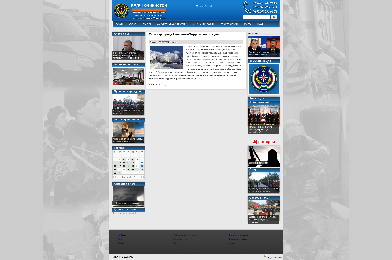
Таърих (121, 243)
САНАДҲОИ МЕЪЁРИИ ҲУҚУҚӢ (172, 24)
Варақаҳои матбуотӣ (238, 239)
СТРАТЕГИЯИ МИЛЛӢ (203, 24)
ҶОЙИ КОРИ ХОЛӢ (229, 24)
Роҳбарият (122, 235)
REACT (260, 24)
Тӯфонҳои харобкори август (126, 203)
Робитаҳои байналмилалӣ (185, 235)
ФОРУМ (147, 24)
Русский (208, 6)
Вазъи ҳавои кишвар (238, 235)
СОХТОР (133, 24)
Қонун (120, 239)
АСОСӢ (119, 24)
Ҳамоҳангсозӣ (180, 239)
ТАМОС (247, 24)
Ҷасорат (177, 243)
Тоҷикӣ (199, 6)
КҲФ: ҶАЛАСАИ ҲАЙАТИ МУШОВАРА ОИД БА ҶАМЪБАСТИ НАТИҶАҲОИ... (126, 55)
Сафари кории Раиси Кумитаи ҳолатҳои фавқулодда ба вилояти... (262, 219)
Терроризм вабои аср (258, 163)
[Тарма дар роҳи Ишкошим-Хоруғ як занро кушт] (166, 69)
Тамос (232, 243)
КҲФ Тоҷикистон (149, 5)
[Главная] (121, 17)
